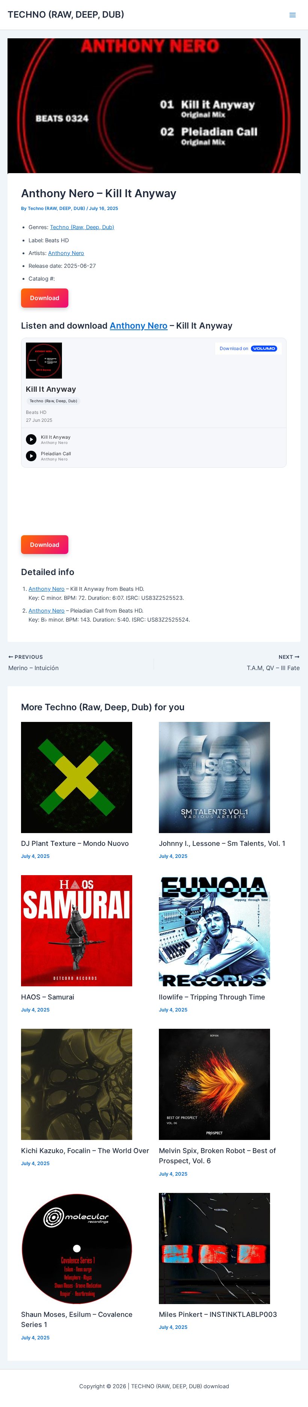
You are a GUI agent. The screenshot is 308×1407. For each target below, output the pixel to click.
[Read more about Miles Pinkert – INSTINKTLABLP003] (214, 1248)
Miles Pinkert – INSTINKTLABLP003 (218, 1314)
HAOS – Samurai (47, 997)
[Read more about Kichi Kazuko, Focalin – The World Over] (76, 1084)
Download (44, 298)
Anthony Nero (66, 253)
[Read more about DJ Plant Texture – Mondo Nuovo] (76, 777)
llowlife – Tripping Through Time (212, 997)
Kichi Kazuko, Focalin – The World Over (85, 1150)
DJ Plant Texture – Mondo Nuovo (75, 843)
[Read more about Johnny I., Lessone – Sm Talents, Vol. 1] (214, 777)
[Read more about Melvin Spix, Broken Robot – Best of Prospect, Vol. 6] (214, 1084)
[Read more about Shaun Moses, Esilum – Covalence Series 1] (76, 1248)
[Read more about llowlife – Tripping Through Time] (214, 930)
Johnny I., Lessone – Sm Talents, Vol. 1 (222, 843)
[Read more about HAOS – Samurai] (76, 930)
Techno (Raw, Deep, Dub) (82, 227)
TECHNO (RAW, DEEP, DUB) (66, 14)
